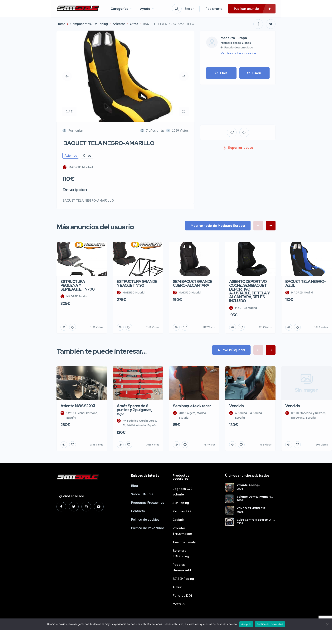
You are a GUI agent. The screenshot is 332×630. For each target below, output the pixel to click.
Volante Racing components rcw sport (253, 485)
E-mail (256, 73)
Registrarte (213, 9)
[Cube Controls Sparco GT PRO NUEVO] (229, 522)
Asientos (119, 24)
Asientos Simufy (184, 542)
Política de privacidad (270, 624)
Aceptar (246, 624)
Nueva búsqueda (231, 350)
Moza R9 (179, 604)
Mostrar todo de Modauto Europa (218, 226)
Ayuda (145, 9)
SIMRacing (181, 503)
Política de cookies (145, 519)
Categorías (119, 9)
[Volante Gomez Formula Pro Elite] (229, 499)
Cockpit (178, 520)
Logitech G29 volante (182, 491)
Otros (134, 24)
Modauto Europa (234, 38)
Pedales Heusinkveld (182, 567)
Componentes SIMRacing (89, 24)
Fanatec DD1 (182, 596)
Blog (134, 486)
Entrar (189, 9)
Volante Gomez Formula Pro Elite (254, 496)
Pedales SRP (182, 511)
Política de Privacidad (147, 528)
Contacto (138, 511)
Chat (223, 73)
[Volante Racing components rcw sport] (229, 487)
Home (61, 24)
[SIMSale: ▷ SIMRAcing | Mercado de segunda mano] (77, 8)
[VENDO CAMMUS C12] (229, 510)
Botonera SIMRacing (181, 553)
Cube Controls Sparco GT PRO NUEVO (255, 519)
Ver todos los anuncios (238, 53)
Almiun (178, 587)
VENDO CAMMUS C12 (251, 508)
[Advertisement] (238, 102)
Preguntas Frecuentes (147, 502)
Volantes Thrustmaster (182, 531)
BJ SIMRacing (183, 579)
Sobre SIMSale (142, 494)
